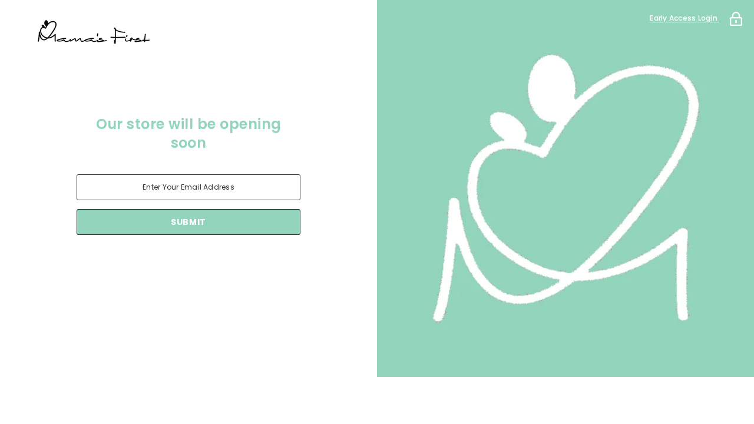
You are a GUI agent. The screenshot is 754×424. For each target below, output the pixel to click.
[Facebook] (139, 266)
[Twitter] (238, 266)
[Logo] (188, 32)
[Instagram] (172, 266)
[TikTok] (205, 266)
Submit (188, 222)
